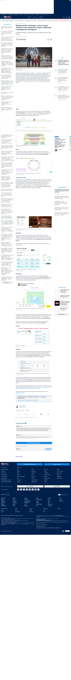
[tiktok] (38, 489)
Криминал (34, 471)
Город (18, 474)
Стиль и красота (60, 471)
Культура (33, 472)
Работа (45, 476)
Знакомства (16, 14)
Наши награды (4, 474)
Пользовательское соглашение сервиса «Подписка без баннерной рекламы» (48, 527)
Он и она (46, 469)
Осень (45, 471)
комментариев (22, 39)
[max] (30, 489)
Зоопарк (18, 410)
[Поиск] (64, 17)
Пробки (36, 17)
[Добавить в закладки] (48, 39)
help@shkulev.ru (3, 524)
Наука (33, 478)
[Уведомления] (66, 17)
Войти (20, 449)
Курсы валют (42, 14)
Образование (34, 481)
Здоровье (19, 481)
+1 (47, 432)
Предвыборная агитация (6, 479)
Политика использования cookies (41, 524)
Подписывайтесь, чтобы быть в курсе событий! (27, 400)
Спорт (58, 469)
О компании (3, 472)
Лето (33, 474)
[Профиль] (69, 17)
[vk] (21, 489)
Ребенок (27, 410)
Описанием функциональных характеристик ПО (43, 520)
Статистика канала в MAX (6, 481)
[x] (33, 489)
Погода (21, 14)
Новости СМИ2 (19, 456)
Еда (18, 478)
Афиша (32, 14)
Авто (18, 469)
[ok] (24, 489)
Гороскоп (37, 14)
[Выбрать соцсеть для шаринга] (51, 39)
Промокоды (10, 14)
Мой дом (33, 476)
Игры (47, 14)
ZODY (50, 14)
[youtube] (35, 489)
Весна (18, 472)
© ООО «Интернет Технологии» (6, 531)
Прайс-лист (3, 471)
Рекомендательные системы (40, 526)
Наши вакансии (4, 476)
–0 (50, 432)
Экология (59, 474)
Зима (33, 469)
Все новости (7, 24)
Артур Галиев (22, 406)
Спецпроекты (59, 478)
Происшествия (47, 474)
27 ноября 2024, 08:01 (19, 36)
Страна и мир (59, 472)
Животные (19, 479)
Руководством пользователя (40, 519)
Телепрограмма (27, 14)
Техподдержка (4, 478)
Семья (45, 481)
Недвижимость (4, 14)
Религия (45, 479)
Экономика (59, 476)
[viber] (27, 489)
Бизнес (18, 471)
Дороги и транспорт (21, 476)
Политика (46, 472)
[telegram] (18, 489)
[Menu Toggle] (1, 17)
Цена (22, 410)
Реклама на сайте (4, 469)
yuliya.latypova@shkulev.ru (59, 515)
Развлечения (46, 478)
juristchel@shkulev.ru (26, 523)
